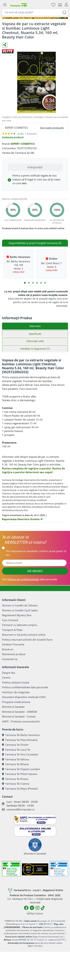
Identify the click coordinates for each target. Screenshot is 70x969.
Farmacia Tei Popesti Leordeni (22, 769)
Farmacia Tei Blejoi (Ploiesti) (21, 788)
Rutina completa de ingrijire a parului (26, 468)
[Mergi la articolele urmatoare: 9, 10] (41, 282)
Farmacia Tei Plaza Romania (21, 740)
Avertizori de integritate (16, 692)
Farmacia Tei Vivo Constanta (21, 754)
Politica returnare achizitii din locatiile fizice (27, 639)
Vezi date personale (29, 579)
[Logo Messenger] (32, 908)
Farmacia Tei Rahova (17, 759)
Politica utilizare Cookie (15, 682)
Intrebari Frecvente (13, 644)
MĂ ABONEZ (35, 571)
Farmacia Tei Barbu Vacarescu (22, 735)
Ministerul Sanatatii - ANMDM (19, 711)
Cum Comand (10, 620)
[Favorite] (53, 4)
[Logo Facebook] (26, 908)
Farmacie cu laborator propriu (19, 625)
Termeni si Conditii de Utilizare (20, 605)
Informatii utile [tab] (35, 341)
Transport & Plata (12, 630)
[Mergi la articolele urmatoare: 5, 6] (33, 282)
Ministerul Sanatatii (13, 706)
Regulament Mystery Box (16, 615)
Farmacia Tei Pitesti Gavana (21, 774)
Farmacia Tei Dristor (17, 744)
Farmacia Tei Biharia (17, 764)
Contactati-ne (10, 659)
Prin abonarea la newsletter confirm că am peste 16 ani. (36, 553)
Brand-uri (7, 649)
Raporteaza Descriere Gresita (21, 519)
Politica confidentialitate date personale (25, 687)
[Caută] (64, 12)
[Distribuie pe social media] (4, 45)
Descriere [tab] (35, 326)
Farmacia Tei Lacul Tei (17, 749)
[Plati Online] (35, 913)
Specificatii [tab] (35, 333)
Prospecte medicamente (16, 702)
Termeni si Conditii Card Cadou (20, 610)
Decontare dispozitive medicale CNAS (24, 697)
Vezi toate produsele (52, 127)
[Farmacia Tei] (18, 5)
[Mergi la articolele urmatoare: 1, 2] (25, 282)
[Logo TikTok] (43, 908)
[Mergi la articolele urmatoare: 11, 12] (45, 282)
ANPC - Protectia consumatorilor (21, 721)
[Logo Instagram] (37, 908)
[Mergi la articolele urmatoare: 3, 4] (29, 282)
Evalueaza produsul (12, 137)
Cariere (6, 677)
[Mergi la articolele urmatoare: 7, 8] (37, 282)
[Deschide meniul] (4, 5)
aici (24, 183)
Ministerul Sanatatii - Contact (19, 716)
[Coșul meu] (60, 4)
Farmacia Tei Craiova (17, 783)
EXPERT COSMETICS (23, 143)
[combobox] (35, 12)
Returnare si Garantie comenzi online (23, 634)
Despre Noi (8, 672)
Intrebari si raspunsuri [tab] (35, 348)
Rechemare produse (13, 654)
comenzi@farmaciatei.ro (20, 809)
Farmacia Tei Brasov (17, 779)
